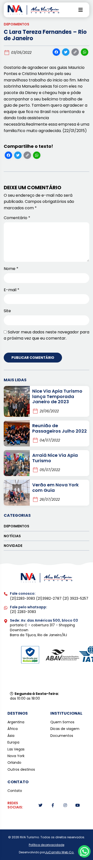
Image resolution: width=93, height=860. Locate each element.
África (12, 729)
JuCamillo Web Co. (59, 852)
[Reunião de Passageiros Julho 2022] (17, 433)
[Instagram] (65, 805)
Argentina (15, 722)
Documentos (61, 736)
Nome (11, 268)
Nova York (16, 756)
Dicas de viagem (64, 729)
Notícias (12, 536)
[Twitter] (65, 52)
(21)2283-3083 (23, 598)
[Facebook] (56, 52)
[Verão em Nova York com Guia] (17, 493)
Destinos (17, 713)
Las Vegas (16, 749)
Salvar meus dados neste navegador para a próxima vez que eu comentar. (46, 335)
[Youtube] (77, 805)
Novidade (13, 545)
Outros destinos (21, 769)
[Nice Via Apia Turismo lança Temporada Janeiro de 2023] (17, 401)
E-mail (11, 290)
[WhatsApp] (84, 52)
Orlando (14, 763)
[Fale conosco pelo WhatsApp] (84, 851)
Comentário (17, 218)
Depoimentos (16, 24)
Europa (13, 742)
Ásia (10, 736)
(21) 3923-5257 (75, 598)
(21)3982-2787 (49, 598)
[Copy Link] (75, 52)
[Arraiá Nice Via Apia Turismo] (17, 463)
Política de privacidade (46, 845)
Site (7, 311)
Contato (14, 791)
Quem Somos (62, 722)
